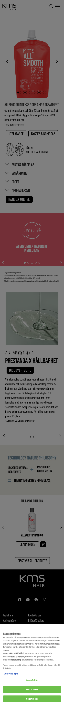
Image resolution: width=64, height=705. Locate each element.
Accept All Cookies (32, 698)
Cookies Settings (31, 680)
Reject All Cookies (32, 689)
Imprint (16, 673)
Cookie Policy (8, 673)
